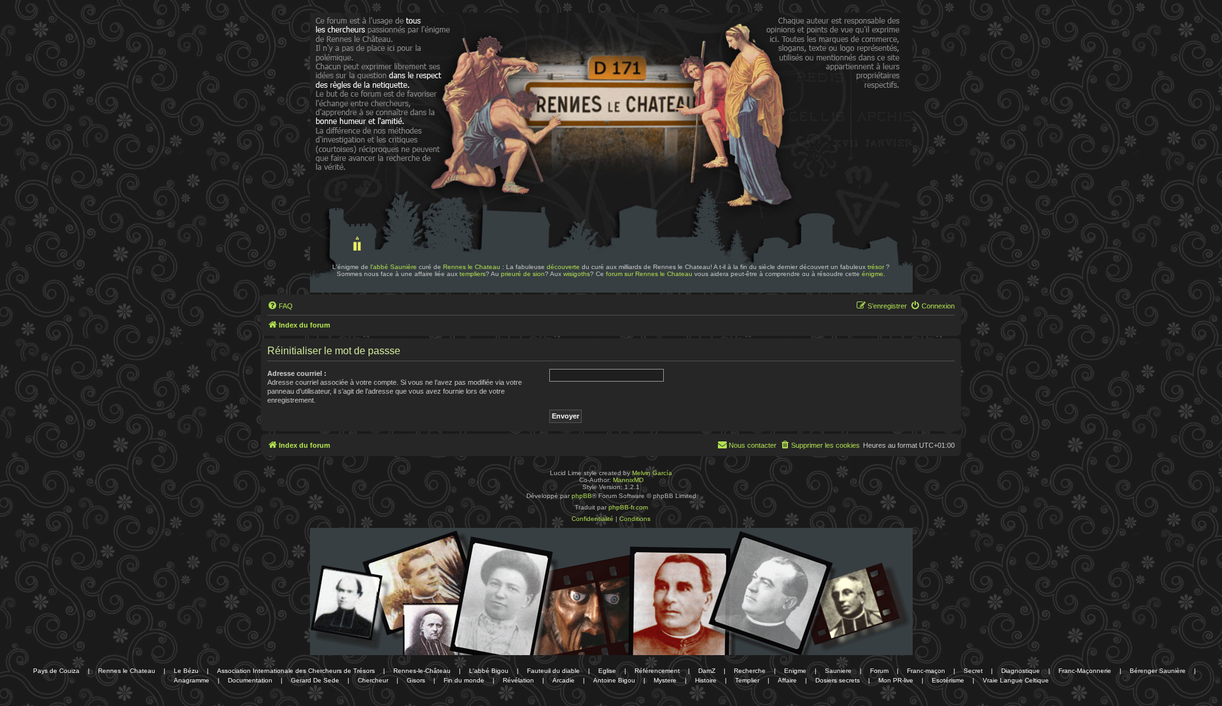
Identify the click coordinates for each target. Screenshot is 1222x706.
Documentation (250, 680)
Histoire (706, 680)
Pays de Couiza (56, 670)
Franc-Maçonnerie (1084, 670)
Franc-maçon (926, 670)
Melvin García (652, 472)
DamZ (706, 670)
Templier (747, 680)
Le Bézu (186, 670)
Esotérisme (948, 680)
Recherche (750, 670)
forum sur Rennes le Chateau (649, 273)
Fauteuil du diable (553, 670)
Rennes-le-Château (422, 670)
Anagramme (191, 680)
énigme (872, 273)
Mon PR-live (895, 680)
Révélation (518, 680)
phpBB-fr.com (628, 507)
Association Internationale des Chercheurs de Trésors (296, 670)
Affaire (787, 680)
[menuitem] (280, 306)
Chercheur (373, 680)
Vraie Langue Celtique (1016, 680)
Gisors (416, 680)
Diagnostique (1020, 670)
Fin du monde (464, 680)
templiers (473, 273)
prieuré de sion (523, 273)
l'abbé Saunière (393, 266)
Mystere (665, 680)
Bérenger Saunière (1158, 670)
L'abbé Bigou (489, 670)
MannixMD (628, 479)
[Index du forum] (348, 50)
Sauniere (838, 670)
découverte (563, 266)
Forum (879, 670)
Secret (973, 670)
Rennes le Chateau (471, 266)
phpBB (582, 495)
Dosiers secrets (837, 680)
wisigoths (576, 273)
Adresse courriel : (297, 373)
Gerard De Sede (315, 680)
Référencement (657, 670)
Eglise (607, 670)
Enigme (795, 670)
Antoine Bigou (614, 680)
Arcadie (563, 680)
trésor (875, 266)
